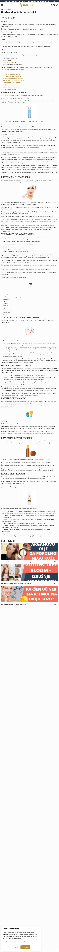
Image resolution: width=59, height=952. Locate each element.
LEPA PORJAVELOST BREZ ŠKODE (12, 87)
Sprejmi (26, 947)
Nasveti (13, 9)
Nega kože (8, 9)
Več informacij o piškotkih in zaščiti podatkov (14, 942)
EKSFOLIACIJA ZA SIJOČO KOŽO (12, 76)
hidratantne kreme (8, 62)
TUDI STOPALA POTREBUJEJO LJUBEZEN (14, 80)
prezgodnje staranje (33, 469)
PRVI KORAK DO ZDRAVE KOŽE (11, 74)
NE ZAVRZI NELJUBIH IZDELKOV (12, 82)
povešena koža (14, 401)
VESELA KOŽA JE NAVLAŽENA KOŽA (13, 78)
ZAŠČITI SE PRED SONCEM (10, 85)
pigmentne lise (28, 401)
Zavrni (16, 947)
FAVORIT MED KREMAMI (10, 89)
